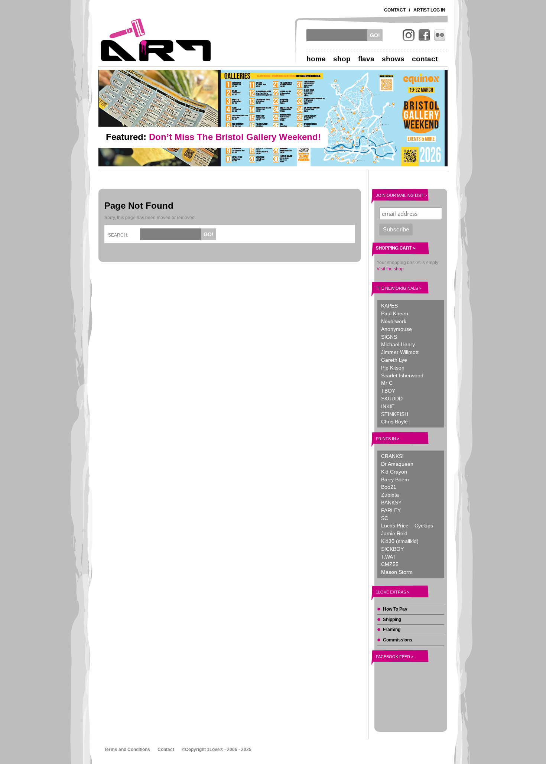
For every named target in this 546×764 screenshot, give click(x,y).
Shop (342, 59)
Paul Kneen (394, 313)
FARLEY (391, 510)
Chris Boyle (394, 422)
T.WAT (388, 557)
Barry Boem (395, 479)
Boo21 (388, 487)
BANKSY (391, 502)
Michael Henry (398, 344)
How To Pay (395, 609)
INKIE (387, 406)
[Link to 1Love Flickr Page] (440, 35)
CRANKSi (392, 456)
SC (384, 518)
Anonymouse (396, 329)
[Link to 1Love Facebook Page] (424, 35)
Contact (395, 10)
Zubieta (390, 495)
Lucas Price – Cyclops (407, 526)
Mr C (387, 383)
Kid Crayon (394, 472)
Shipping (392, 619)
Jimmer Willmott (400, 352)
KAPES (389, 306)
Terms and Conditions (127, 749)
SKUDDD (392, 398)
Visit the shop (390, 269)
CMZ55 (390, 564)
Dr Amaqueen (397, 464)
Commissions (397, 640)
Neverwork (393, 321)
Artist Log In (429, 10)
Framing (391, 629)
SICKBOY (392, 549)
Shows (393, 59)
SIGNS (389, 337)
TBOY (388, 391)
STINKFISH (394, 414)
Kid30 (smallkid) (400, 541)
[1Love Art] (156, 39)
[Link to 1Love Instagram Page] (409, 35)
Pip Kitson (392, 368)
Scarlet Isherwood (402, 375)
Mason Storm (397, 572)
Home (316, 59)
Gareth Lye (394, 360)
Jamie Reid (394, 533)
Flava (366, 59)
